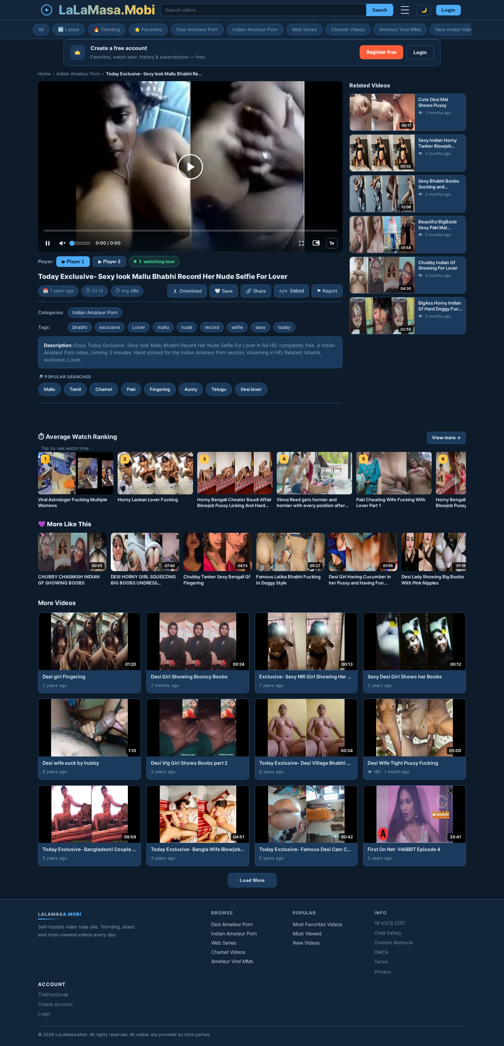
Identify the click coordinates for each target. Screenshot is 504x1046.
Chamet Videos (348, 29)
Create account (55, 1004)
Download (191, 291)
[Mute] (62, 243)
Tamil (75, 389)
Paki (131, 389)
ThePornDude (53, 994)
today (284, 327)
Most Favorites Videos (317, 924)
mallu (163, 327)
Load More (252, 880)
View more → (446, 437)
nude (186, 327)
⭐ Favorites (148, 29)
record (212, 327)
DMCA (381, 952)
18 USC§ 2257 (389, 923)
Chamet (103, 389)
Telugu (219, 389)
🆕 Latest (68, 29)
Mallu (49, 389)
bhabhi (79, 327)
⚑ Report (327, 291)
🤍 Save (224, 291)
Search (379, 10)
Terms (381, 961)
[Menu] (405, 10)
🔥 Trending (107, 29)
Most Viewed (307, 933)
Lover (138, 327)
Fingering (160, 389)
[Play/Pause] (47, 243)
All (41, 29)
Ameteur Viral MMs (400, 29)
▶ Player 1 (73, 261)
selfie (237, 327)
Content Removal (393, 942)
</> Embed (291, 291)
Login (448, 10)
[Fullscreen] (301, 243)
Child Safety (387, 933)
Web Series (304, 29)
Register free (381, 52)
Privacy (382, 971)
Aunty (190, 389)
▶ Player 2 (109, 261)
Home (44, 73)
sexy (260, 327)
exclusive (109, 327)
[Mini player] (316, 243)
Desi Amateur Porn (197, 29)
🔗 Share (256, 291)
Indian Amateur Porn (255, 29)
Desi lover (251, 389)
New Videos (306, 943)
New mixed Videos (455, 29)
